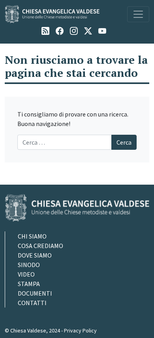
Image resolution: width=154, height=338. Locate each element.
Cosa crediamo (40, 246)
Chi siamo (32, 236)
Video (26, 274)
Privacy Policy (80, 330)
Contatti (32, 303)
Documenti (35, 293)
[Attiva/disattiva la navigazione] (138, 14)
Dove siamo (35, 255)
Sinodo (29, 265)
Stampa (29, 284)
